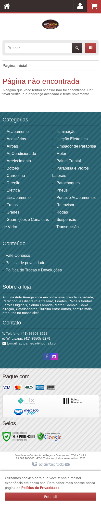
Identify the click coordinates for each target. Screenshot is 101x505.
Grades (13, 212)
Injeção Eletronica (72, 139)
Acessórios (16, 139)
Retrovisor (65, 205)
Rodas (62, 212)
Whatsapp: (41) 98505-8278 (27, 338)
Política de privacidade (25, 263)
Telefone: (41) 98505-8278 (26, 333)
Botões (13, 168)
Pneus (62, 190)
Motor (61, 153)
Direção (13, 183)
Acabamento (18, 131)
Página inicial (14, 66)
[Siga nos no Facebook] (46, 357)
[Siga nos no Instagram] (54, 357)
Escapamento (19, 197)
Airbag (12, 146)
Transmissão (67, 227)
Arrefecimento (19, 161)
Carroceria (16, 175)
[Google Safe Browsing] (49, 436)
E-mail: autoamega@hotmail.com (32, 343)
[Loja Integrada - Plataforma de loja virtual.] (51, 464)
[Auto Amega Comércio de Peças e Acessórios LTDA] (50, 25)
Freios (12, 205)
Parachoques (68, 183)
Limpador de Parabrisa (76, 146)
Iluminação (66, 131)
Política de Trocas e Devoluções (34, 270)
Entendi (50, 496)
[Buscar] (77, 48)
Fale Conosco (18, 255)
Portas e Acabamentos (76, 197)
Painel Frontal (68, 161)
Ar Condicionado (21, 153)
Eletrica (13, 190)
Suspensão (66, 219)
